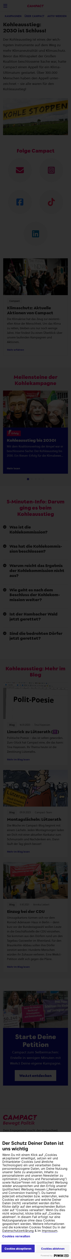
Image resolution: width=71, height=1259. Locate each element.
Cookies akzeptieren (18, 1248)
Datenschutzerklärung (18, 1231)
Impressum (49, 1231)
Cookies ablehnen (53, 1248)
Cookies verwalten (16, 1236)
